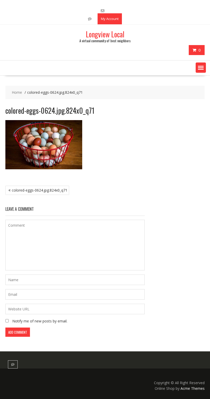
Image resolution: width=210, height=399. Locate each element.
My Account (110, 18)
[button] (201, 67)
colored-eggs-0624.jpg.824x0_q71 (39, 190)
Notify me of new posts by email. (39, 321)
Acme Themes (193, 388)
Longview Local (105, 34)
